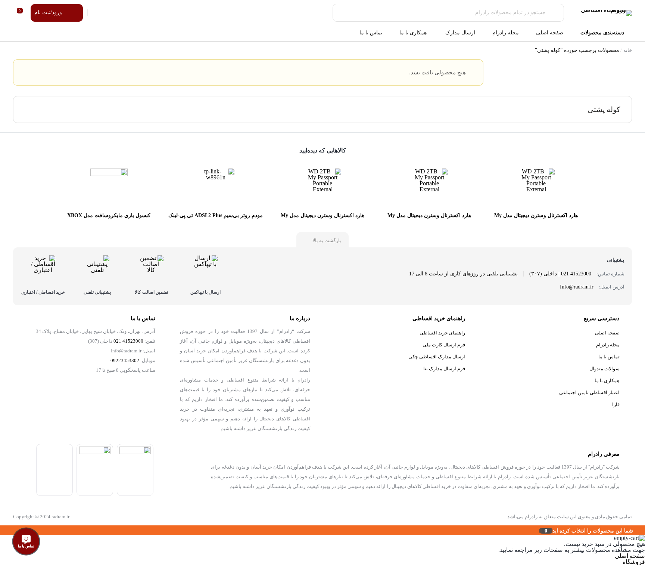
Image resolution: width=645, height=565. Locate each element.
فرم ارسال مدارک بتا (444, 368)
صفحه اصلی (607, 333)
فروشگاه (634, 562)
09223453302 (124, 360)
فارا (616, 404)
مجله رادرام (608, 345)
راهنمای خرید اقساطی (442, 333)
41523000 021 (128, 341)
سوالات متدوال (604, 368)
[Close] (2, 530)
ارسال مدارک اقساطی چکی (436, 356)
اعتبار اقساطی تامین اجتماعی (589, 392)
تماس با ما (609, 356)
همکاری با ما (607, 380)
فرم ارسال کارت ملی (444, 345)
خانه (627, 50)
